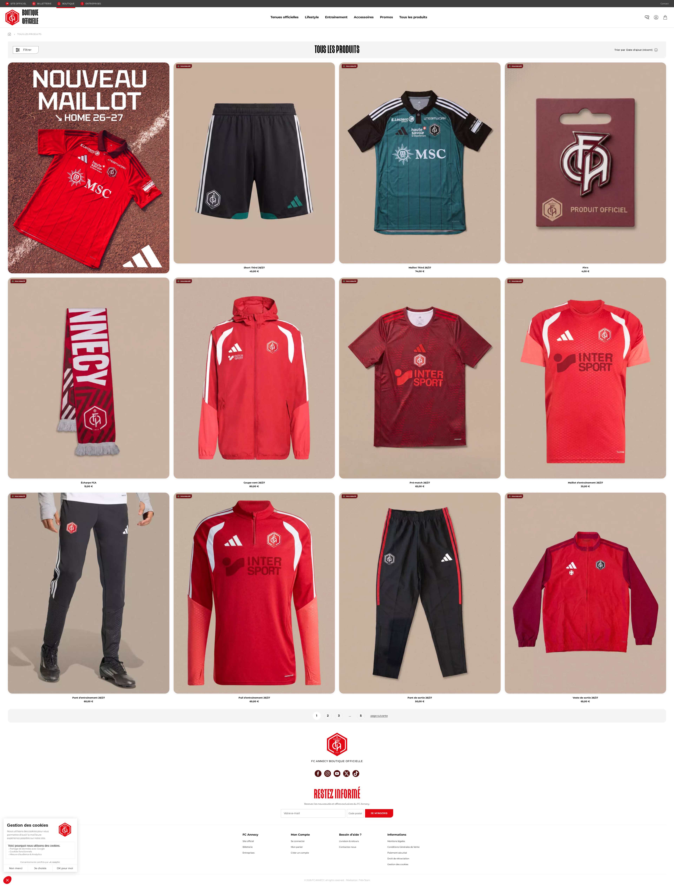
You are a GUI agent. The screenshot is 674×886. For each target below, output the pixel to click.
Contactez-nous (347, 847)
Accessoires (364, 17)
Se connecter (298, 841)
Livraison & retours (349, 841)
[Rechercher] (646, 17)
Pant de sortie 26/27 (420, 697)
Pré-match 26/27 (420, 482)
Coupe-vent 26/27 (254, 482)
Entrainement (336, 17)
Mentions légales (396, 841)
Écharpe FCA (88, 482)
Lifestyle (312, 17)
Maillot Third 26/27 (420, 267)
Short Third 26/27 (254, 267)
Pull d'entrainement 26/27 (254, 697)
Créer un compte (300, 852)
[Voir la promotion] (88, 167)
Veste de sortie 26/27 (585, 697)
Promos (386, 17)
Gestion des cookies (397, 864)
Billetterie (44, 3)
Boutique (68, 3)
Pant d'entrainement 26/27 (88, 697)
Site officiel (18, 3)
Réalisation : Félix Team (358, 880)
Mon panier (297, 847)
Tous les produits (413, 17)
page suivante (379, 715)
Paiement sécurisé (397, 852)
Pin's (585, 267)
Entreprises (93, 3)
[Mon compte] (656, 17)
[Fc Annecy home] (337, 744)
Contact (664, 3)
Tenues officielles (284, 17)
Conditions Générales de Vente (403, 847)
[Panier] (665, 17)
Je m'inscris (379, 813)
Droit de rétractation (398, 858)
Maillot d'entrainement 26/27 (585, 482)
